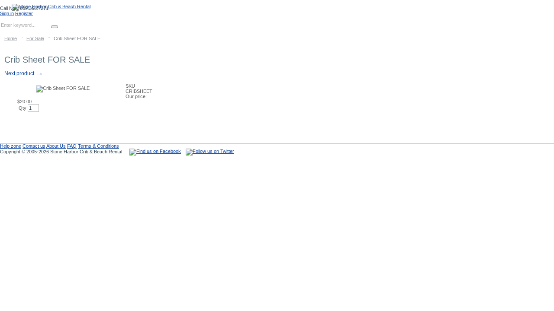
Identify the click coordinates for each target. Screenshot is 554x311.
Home (10, 38)
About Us (56, 146)
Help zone (10, 146)
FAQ (72, 146)
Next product (23, 73)
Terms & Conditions (98, 146)
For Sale (35, 38)
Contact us (34, 146)
